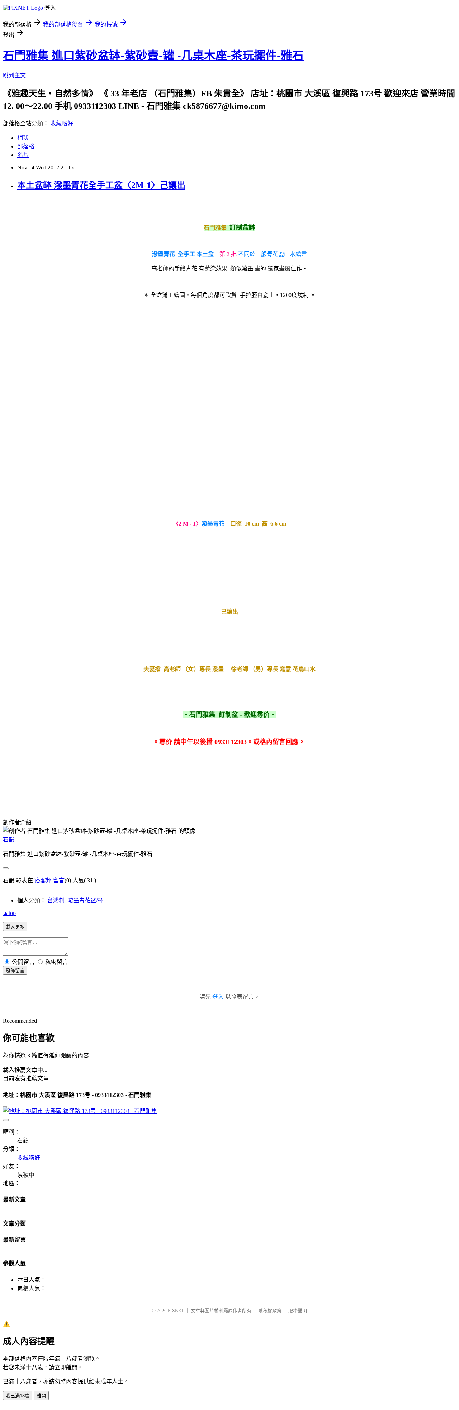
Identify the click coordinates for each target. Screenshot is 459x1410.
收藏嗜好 (61, 123)
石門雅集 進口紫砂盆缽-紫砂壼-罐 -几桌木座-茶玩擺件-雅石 (153, 55)
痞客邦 (43, 880)
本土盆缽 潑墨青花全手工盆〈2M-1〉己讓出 (101, 185)
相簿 (23, 138)
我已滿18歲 (17, 1396)
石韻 (8, 839)
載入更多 (15, 927)
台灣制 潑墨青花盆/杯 (75, 900)
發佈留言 (15, 970)
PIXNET (176, 1310)
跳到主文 (14, 75)
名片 (23, 155)
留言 (59, 880)
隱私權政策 (269, 1310)
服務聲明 (297, 1310)
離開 (41, 1396)
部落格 (25, 146)
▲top (9, 913)
